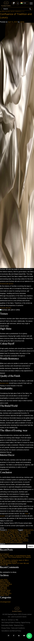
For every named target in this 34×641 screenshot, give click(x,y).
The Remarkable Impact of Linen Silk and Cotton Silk (14, 564)
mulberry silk (23, 534)
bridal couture (28, 530)
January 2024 (5, 592)
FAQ (17, 620)
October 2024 (5, 583)
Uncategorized (12, 530)
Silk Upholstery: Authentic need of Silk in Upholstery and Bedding (14, 561)
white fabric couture (21, 541)
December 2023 (5, 593)
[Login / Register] (17, 3)
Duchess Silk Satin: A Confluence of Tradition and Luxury (16, 14)
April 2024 (3, 589)
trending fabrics (22, 539)
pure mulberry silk (6, 536)
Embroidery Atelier (7, 625)
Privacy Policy (5, 628)
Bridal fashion (5, 531)
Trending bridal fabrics (8, 539)
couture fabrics (25, 531)
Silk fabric (16, 536)
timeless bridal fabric (18, 537)
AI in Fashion (4, 554)
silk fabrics (24, 536)
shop (26, 513)
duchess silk (4, 533)
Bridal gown (14, 531)
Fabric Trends (25, 533)
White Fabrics (5, 542)
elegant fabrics (14, 533)
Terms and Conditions (18, 628)
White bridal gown (6, 541)
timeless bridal (5, 537)
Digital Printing (25, 622)
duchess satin (4, 383)
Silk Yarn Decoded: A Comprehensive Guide (15, 555)
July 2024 (3, 587)
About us (4, 620)
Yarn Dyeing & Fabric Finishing (10, 622)
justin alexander (5, 534)
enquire (2, 516)
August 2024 (4, 586)
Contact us (11, 620)
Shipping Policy (19, 625)
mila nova (15, 534)
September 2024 (6, 584)
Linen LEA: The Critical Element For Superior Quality (15, 558)
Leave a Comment (16, 542)
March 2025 (4, 581)
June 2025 (3, 580)
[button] (29, 636)
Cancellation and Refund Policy (11, 631)
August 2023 (4, 595)
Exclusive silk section (6, 283)
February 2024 (5, 590)
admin (22, 22)
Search (2, 544)
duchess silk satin (5, 308)
